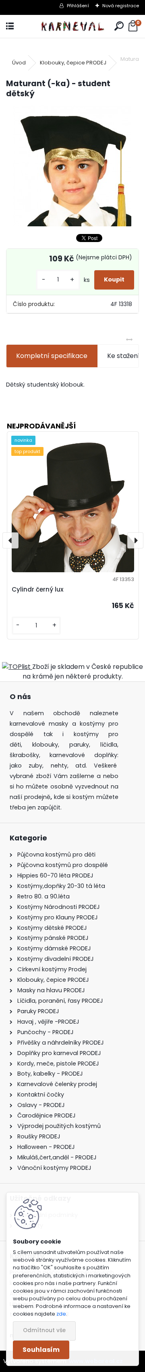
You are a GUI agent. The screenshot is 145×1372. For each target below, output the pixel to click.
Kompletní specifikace (51, 355)
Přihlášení (78, 5)
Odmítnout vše (44, 1330)
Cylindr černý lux (38, 589)
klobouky (45, 745)
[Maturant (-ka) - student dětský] (72, 166)
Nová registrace (120, 5)
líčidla (108, 745)
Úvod (19, 62)
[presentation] (10, 540)
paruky (79, 745)
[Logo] (72, 26)
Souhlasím (41, 1349)
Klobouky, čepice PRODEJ (73, 62)
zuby (35, 766)
